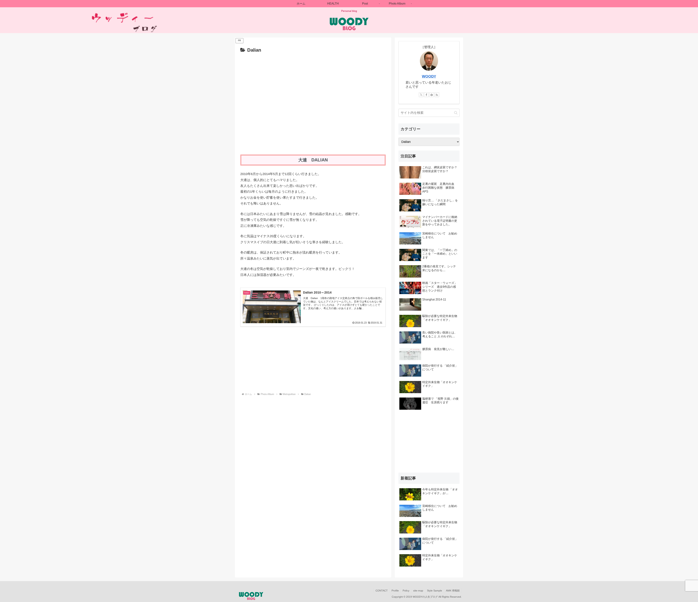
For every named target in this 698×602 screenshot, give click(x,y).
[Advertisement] (276, 362)
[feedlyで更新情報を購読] (431, 94)
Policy (406, 590)
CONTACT (382, 590)
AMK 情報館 (453, 590)
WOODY (429, 76)
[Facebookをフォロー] (426, 94)
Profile (395, 590)
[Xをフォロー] (421, 94)
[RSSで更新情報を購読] (436, 94)
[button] (456, 113)
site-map (418, 590)
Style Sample (434, 590)
